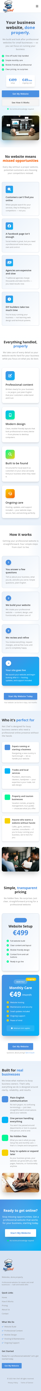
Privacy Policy (13, 1383)
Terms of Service (27, 1383)
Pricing (5, 1305)
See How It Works (20, 102)
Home (4, 1297)
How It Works (7, 1301)
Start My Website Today (20, 696)
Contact (5, 1313)
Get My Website (21, 93)
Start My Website (20, 1232)
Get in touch (29, 1053)
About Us (6, 1309)
